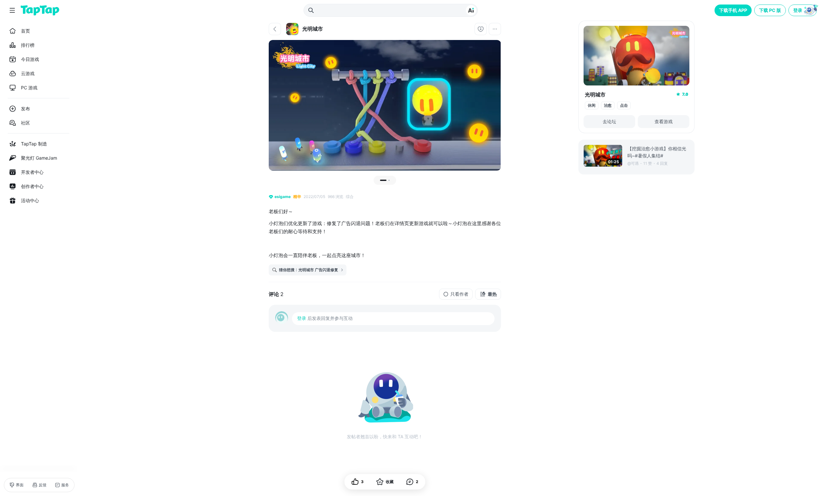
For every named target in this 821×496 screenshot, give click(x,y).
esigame (283, 196)
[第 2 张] (389, 180)
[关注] (481, 29)
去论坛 (609, 121)
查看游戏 (664, 121)
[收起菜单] (12, 10)
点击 (624, 105)
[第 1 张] (383, 180)
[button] (803, 10)
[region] (385, 105)
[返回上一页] (275, 29)
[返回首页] (40, 10)
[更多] (495, 29)
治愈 (608, 105)
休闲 (592, 105)
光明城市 (595, 94)
